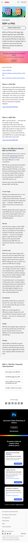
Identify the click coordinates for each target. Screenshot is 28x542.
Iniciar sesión (23, 2)
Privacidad (21, 536)
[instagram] (5, 533)
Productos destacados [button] (6, 526)
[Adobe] (7, 2)
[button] (18, 2)
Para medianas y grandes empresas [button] (9, 514)
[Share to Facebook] (6, 403)
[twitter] (7, 533)
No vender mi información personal (8, 539)
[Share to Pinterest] (16, 403)
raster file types (14, 155)
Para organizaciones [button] (6, 517)
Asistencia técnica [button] (5, 520)
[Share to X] (9, 403)
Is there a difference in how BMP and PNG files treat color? (12, 382)
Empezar (14, 60)
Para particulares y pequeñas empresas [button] (10, 511)
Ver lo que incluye (9, 478)
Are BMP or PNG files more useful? (13, 388)
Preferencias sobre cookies (14, 537)
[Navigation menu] (2, 2)
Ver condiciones (9, 495)
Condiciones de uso (5, 537)
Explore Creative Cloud (14, 27)
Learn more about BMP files (10, 140)
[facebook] (3, 533)
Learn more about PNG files (10, 107)
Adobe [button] (3, 523)
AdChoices (17, 539)
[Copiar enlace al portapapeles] (22, 403)
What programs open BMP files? (12, 372)
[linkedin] (10, 533)
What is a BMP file (6, 70)
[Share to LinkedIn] (12, 403)
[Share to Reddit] (19, 403)
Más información (14, 431)
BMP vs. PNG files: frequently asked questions (13, 78)
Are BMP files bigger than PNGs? (12, 376)
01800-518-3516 (19, 504)
